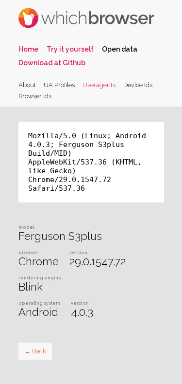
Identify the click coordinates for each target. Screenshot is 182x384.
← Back (35, 351)
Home (28, 49)
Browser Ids (34, 96)
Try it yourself (70, 49)
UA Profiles (59, 85)
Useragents (99, 85)
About (27, 85)
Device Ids (137, 85)
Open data (119, 49)
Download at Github (51, 63)
